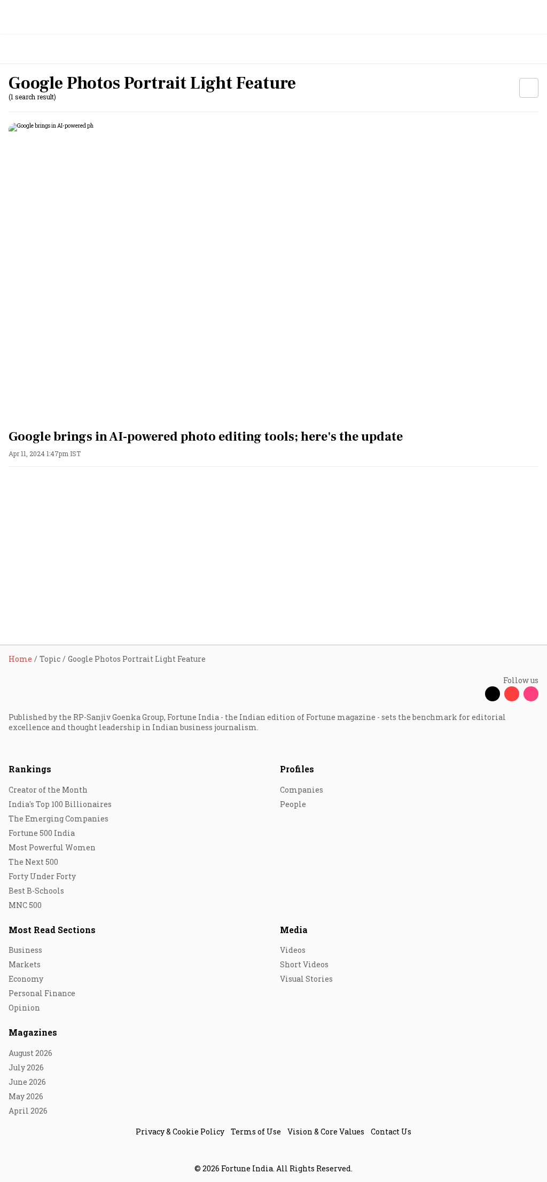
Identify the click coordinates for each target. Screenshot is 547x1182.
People (293, 804)
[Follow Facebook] (473, 693)
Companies (301, 790)
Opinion (24, 1008)
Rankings (30, 768)
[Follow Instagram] (530, 693)
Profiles (297, 768)
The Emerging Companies (58, 818)
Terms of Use (256, 1131)
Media (294, 929)
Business (25, 950)
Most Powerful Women (52, 847)
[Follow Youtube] (511, 693)
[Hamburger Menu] (532, 49)
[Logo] (33, 49)
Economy (26, 979)
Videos (293, 950)
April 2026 (28, 1111)
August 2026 (30, 1053)
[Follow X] (492, 693)
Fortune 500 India (42, 833)
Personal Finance (42, 993)
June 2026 (27, 1082)
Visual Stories (306, 979)
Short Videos (304, 964)
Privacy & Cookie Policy (180, 1131)
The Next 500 (33, 862)
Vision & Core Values (325, 1131)
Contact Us (391, 1131)
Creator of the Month (48, 790)
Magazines (33, 1032)
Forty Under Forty (42, 876)
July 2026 (26, 1067)
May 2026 (26, 1096)
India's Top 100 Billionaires (60, 804)
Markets (25, 964)
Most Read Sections (52, 929)
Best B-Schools (36, 891)
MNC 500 (25, 905)
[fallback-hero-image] (273, 272)
